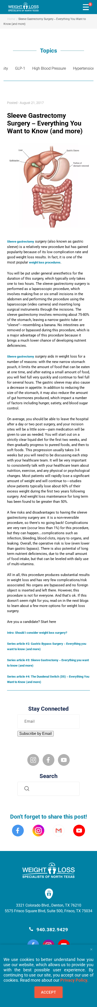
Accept (48, 992)
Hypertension (84, 68)
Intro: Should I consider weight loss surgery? (37, 632)
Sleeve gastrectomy (20, 241)
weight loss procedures (45, 262)
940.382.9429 (52, 929)
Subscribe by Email (35, 734)
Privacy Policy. (74, 980)
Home (11, 19)
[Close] (91, 948)
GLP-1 (20, 68)
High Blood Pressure (49, 68)
